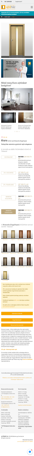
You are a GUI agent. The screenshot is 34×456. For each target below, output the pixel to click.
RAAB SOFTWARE (28, 441)
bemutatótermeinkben (8, 306)
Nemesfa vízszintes (8, 197)
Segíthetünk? (17, 320)
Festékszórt (8, 157)
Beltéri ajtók (7, 16)
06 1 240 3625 (8, 1)
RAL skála (16, 300)
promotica (20, 441)
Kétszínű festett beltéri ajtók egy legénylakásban (6, 127)
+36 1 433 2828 (5, 397)
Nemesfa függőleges (8, 211)
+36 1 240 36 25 (5, 405)
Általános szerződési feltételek (10, 377)
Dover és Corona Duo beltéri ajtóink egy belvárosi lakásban (24, 127)
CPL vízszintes (8, 173)
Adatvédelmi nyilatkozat (25, 377)
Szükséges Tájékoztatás (17, 379)
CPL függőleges (8, 185)
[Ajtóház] (1, 17)
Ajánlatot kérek (17, 313)
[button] (29, 451)
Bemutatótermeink (17, 325)
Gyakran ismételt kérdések (24, 405)
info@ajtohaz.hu (8, 398)
